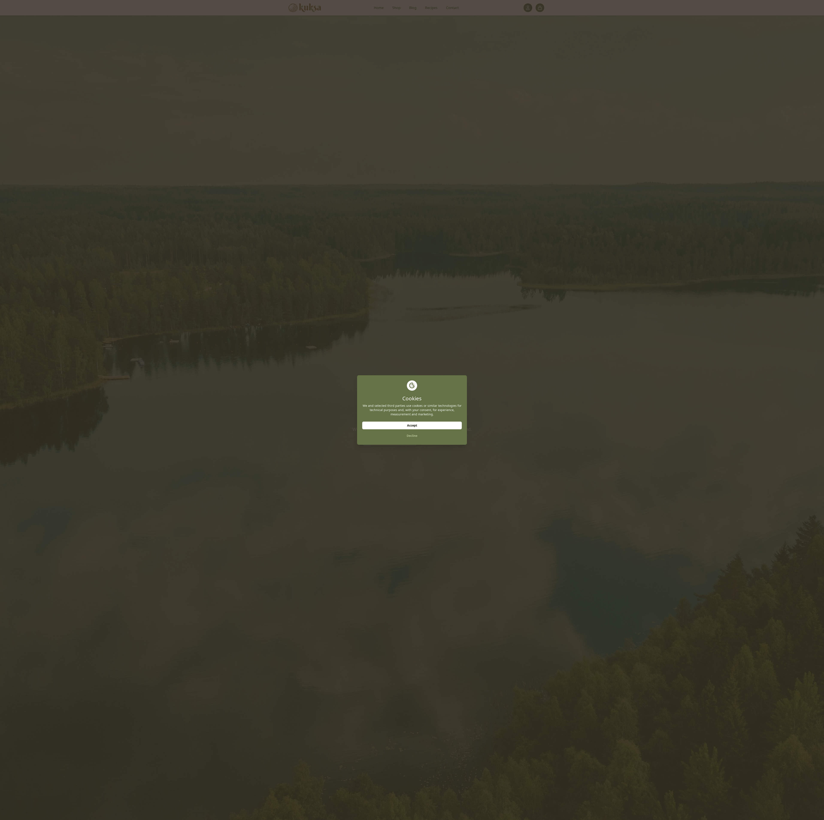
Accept (412, 425)
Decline (412, 436)
